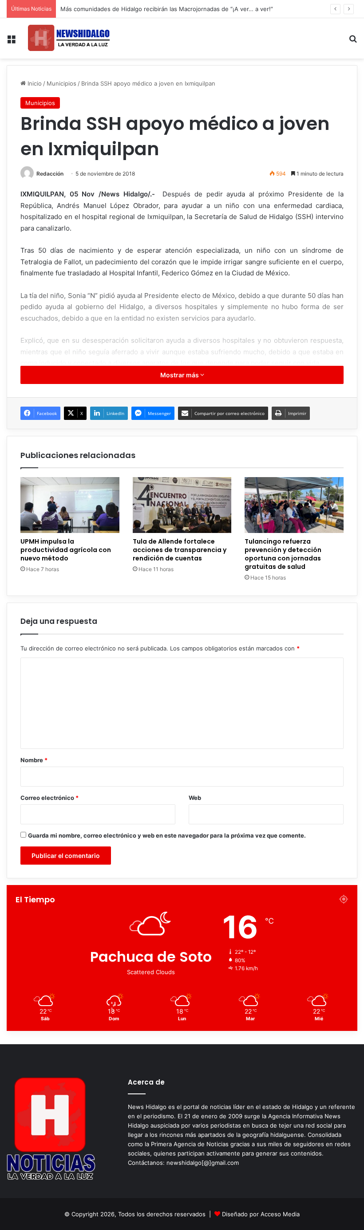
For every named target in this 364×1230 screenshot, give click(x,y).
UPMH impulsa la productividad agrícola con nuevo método (65, 550)
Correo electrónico (49, 797)
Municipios (61, 83)
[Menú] (11, 42)
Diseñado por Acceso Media (261, 1214)
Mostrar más (180, 375)
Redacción (49, 173)
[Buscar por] (352, 42)
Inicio (34, 83)
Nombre (33, 760)
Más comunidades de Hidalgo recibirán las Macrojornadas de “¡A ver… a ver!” (166, 8)
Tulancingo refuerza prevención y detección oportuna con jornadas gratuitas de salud (283, 554)
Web (195, 797)
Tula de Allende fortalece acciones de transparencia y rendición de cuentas (179, 550)
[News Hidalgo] (69, 38)
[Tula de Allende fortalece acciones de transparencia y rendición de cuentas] (182, 505)
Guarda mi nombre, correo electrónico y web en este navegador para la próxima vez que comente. (167, 835)
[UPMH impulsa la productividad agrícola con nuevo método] (69, 505)
